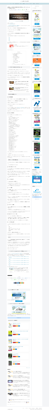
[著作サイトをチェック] (14, 283)
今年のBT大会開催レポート (16, 54)
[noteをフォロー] (19, 283)
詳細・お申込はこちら (37, 38)
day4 (9, 40)
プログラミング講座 (16, 60)
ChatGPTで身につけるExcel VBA (16, 323)
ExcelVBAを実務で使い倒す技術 (16, 361)
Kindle (19, 334)
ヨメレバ (15, 332)
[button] (26, 9)
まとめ (13, 63)
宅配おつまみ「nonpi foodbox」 (21, 107)
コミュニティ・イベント (10, 275)
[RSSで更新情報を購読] (23, 283)
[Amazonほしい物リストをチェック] (20, 283)
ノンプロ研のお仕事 (16, 62)
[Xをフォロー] (15, 283)
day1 (9, 37)
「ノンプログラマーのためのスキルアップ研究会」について (19, 64)
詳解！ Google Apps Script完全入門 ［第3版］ (18, 346)
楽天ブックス (14, 334)
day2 (9, 38)
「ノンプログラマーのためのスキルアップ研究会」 (13, 25)
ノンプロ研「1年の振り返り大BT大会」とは (17, 53)
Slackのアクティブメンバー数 (17, 61)
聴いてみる (37, 65)
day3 (9, 39)
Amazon (17, 334)
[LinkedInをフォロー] (18, 283)
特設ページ (37, 167)
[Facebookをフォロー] (16, 283)
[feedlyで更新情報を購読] (22, 283)
